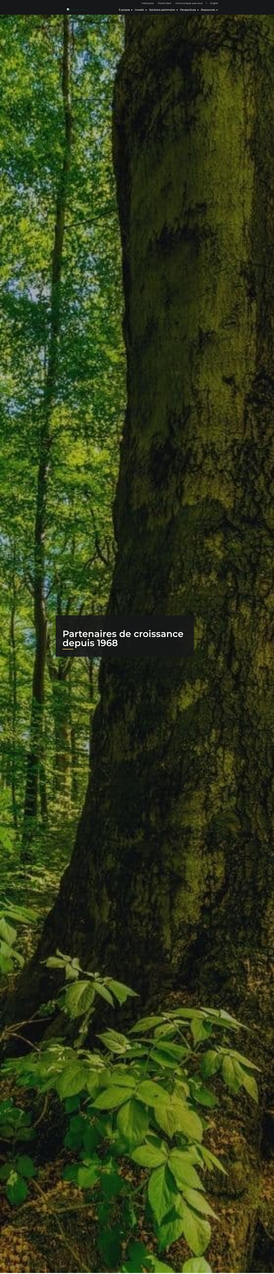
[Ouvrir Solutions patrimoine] (177, 10)
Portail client (164, 3)
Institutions (148, 3)
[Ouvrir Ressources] (217, 10)
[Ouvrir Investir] (146, 10)
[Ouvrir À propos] (132, 10)
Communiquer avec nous (189, 3)
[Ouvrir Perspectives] (198, 10)
